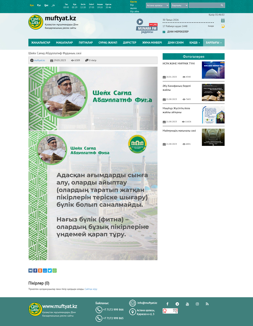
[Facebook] (35, 270)
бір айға (134, 11)
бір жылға (133, 6)
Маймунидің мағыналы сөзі (179, 130)
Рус (39, 5)
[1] (92, 99)
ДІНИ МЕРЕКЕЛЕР (177, 31)
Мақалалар (64, 42)
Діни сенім (176, 42)
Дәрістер (129, 42)
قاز (53, 5)
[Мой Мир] (45, 270)
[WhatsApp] (54, 270)
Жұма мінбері (152, 42)
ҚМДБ (193, 42)
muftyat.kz (39, 60)
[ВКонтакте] (30, 270)
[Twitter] (50, 270)
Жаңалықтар (40, 42)
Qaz (46, 5)
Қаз (32, 5)
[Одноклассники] (40, 270)
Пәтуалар (86, 42)
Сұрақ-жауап (108, 42)
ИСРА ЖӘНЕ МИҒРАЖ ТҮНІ (179, 63)
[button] (146, 19)
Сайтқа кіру (91, 289)
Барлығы (213, 42)
